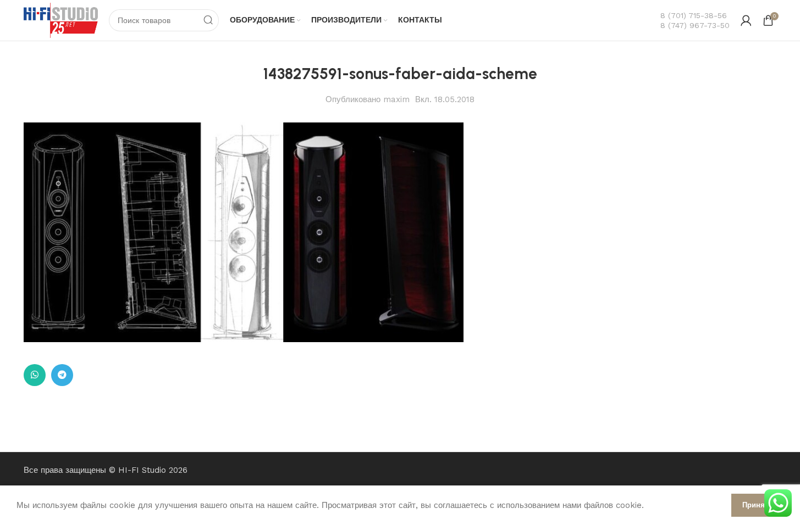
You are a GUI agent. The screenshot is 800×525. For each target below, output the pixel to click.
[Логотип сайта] (61, 20)
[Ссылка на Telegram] (62, 375)
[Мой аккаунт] (746, 20)
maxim (396, 99)
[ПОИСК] (208, 20)
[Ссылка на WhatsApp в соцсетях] (35, 375)
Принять (757, 505)
